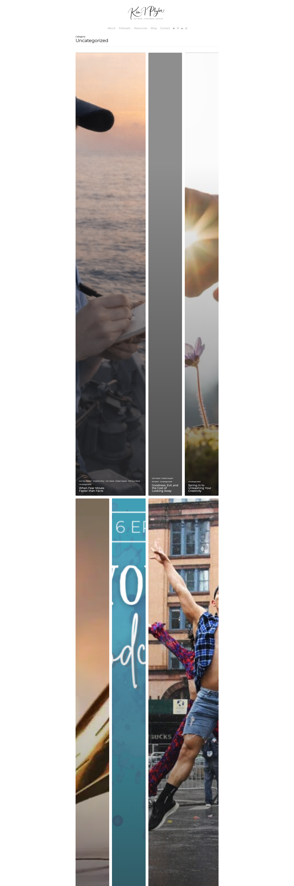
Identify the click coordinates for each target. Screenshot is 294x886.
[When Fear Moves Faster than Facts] (111, 274)
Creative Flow (98, 481)
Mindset (155, 482)
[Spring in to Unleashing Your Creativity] (201, 274)
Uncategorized (85, 484)
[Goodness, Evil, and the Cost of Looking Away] (165, 274)
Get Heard (110, 481)
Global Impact (121, 481)
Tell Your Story (134, 481)
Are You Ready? (85, 481)
